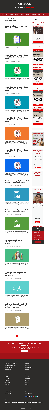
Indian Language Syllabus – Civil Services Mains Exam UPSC (16, 211)
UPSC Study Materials (38, 176)
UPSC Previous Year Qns (9, 389)
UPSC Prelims (7, 382)
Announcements (27, 378)
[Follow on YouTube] (29, 396)
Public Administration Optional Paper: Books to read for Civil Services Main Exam (16, 306)
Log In (32, 7)
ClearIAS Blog (27, 374)
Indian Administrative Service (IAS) (10, 365)
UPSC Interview (7, 386)
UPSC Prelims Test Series (9, 374)
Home (6, 18)
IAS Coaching (27, 369)
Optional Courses (22, 347)
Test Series (27, 348)
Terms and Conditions (28, 393)
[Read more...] (25, 176)
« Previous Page (8, 336)
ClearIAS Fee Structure (28, 367)
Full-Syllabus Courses (12, 347)
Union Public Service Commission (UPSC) (11, 363)
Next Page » (26, 336)
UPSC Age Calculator (8, 391)
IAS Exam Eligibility (8, 369)
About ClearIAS (27, 363)
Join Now (28, 7)
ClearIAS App (27, 382)
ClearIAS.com (23, 408)
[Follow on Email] (35, 396)
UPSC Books (7, 380)
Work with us (27, 386)
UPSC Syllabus (7, 376)
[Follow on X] (27, 396)
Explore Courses (24, 350)
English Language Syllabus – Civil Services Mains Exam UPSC (17, 182)
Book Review (27, 380)
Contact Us (7, 399)
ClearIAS (24, 3)
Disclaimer (26, 391)
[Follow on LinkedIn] (37, 396)
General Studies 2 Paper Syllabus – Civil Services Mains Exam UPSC (17, 89)
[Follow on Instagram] (33, 396)
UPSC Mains (7, 384)
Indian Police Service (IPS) (9, 367)
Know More (38, 222)
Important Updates (28, 376)
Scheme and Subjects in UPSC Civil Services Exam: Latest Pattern (15, 242)
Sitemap (26, 384)
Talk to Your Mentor (8, 397)
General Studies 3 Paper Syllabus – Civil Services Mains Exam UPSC (17, 120)
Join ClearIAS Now (38, 167)
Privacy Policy (27, 389)
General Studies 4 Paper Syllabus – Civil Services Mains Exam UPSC (17, 152)
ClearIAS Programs (28, 365)
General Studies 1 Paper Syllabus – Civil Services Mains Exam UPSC (17, 57)
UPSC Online (7, 378)
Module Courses (32, 347)
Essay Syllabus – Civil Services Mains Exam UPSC (16, 27)
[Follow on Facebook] (26, 396)
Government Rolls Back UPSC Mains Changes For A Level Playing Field (15, 274)
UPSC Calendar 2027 (8, 393)
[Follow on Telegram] (31, 396)
